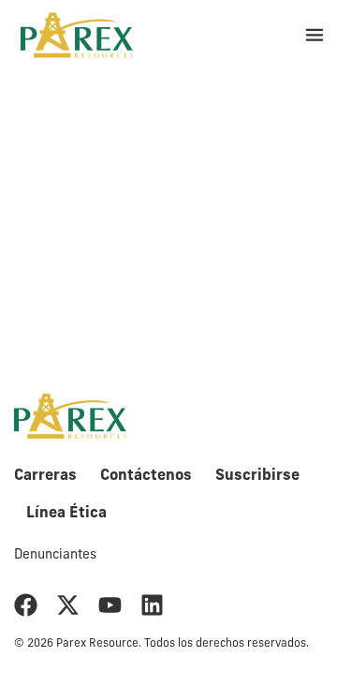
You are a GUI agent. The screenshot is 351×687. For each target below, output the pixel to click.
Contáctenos (146, 476)
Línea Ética (66, 513)
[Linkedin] (152, 605)
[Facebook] (25, 605)
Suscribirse (257, 476)
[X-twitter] (68, 605)
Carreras (45, 476)
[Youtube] (110, 605)
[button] (314, 35)
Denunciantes (55, 555)
